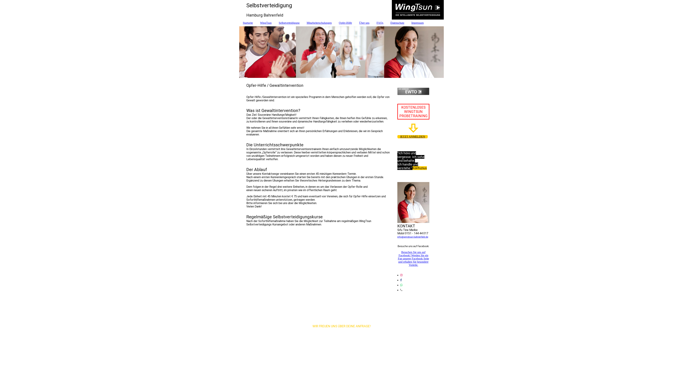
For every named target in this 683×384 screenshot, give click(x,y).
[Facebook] (401, 280)
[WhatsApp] (401, 285)
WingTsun (266, 22)
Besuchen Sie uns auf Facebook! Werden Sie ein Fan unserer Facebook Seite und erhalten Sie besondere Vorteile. (413, 258)
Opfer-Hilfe (345, 22)
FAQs (380, 22)
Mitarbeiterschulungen (319, 22)
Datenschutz (397, 22)
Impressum (417, 22)
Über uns (364, 22)
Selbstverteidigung (289, 22)
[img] (341, 10)
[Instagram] (401, 275)
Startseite (248, 22)
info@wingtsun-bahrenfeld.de (412, 237)
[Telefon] (401, 290)
